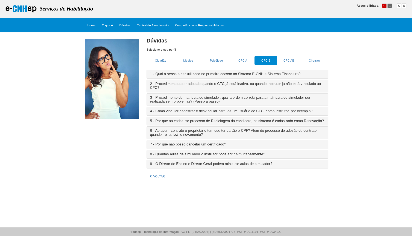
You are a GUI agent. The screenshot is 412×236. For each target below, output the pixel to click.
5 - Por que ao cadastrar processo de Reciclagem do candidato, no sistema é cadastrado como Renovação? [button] (237, 121)
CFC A (242, 60)
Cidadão (160, 60)
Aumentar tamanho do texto (404, 5)
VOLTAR (158, 176)
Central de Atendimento (153, 25)
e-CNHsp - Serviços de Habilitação (49, 8)
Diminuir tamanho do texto (399, 5)
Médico (188, 60)
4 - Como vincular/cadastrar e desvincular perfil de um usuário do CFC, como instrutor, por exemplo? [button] (231, 111)
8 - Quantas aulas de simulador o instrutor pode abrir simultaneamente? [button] (207, 154)
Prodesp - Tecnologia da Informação (154, 231)
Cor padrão (384, 5)
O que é (107, 25)
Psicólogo (216, 60)
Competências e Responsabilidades (199, 25)
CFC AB (288, 60)
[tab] (237, 74)
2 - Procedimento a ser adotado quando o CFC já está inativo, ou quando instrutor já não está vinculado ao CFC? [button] (235, 86)
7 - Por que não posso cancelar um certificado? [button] (188, 144)
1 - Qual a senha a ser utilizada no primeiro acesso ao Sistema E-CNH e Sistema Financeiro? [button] (225, 74)
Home (91, 25)
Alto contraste (389, 5)
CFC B (265, 60)
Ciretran (314, 60)
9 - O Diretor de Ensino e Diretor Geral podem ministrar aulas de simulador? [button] (211, 164)
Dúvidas (124, 25)
